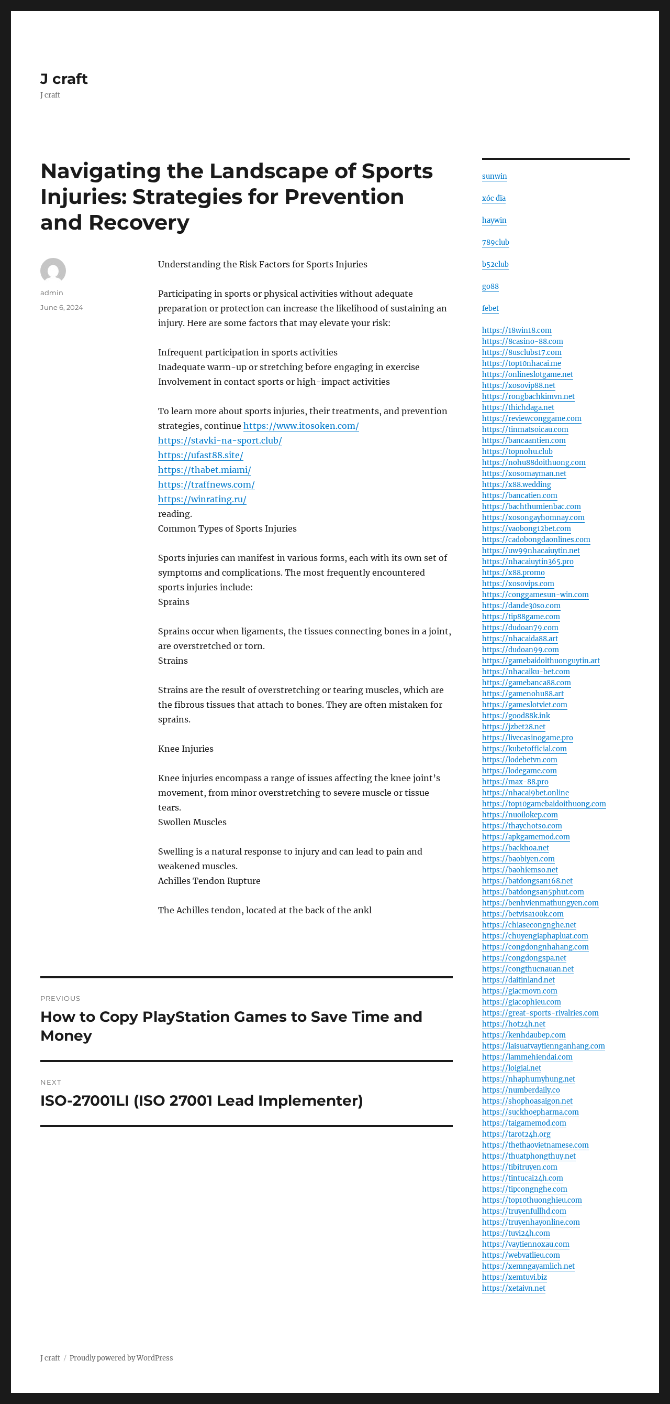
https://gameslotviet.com (524, 704)
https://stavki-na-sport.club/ (220, 440)
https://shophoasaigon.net (527, 1101)
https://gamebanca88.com (526, 682)
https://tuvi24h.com (516, 1233)
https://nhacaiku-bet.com (526, 671)
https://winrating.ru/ (202, 499)
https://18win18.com (517, 330)
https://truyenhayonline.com (531, 1222)
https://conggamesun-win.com (535, 594)
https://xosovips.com (518, 583)
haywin (494, 220)
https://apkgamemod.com (526, 837)
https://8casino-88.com (522, 341)
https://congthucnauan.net (528, 969)
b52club (495, 264)
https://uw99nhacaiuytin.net (531, 550)
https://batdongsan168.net (527, 881)
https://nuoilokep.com (520, 815)
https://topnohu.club (517, 451)
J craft (64, 79)
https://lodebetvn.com (519, 759)
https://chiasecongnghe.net (529, 925)
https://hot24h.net (513, 1024)
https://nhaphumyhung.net (528, 1079)
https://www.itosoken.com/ (301, 425)
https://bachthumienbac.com (531, 506)
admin (51, 292)
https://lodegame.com (519, 770)
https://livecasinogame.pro (527, 737)
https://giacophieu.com (521, 1002)
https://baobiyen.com (518, 859)
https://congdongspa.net (524, 958)
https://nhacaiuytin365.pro (528, 561)
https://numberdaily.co (521, 1090)
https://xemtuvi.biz (514, 1277)
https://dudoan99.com (520, 649)
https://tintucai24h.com (522, 1178)
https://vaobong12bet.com (526, 528)
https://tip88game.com (521, 616)
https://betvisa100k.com (523, 914)
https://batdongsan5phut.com (533, 892)
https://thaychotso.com (522, 826)
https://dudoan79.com (520, 627)
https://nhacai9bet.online (525, 793)
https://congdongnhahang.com (535, 947)
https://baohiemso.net (520, 870)
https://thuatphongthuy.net (529, 1156)
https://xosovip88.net (518, 385)
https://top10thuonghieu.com (532, 1200)
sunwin (494, 176)
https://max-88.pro (515, 781)
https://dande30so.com (521, 605)
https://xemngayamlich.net (528, 1266)
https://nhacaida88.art (520, 638)
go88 (490, 286)
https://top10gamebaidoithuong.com (544, 804)
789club (495, 242)
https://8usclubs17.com (522, 352)
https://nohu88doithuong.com (534, 462)
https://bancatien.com (519, 495)
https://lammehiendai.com (527, 1057)
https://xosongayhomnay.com (533, 517)
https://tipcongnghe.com (524, 1189)
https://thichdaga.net (518, 407)
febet (490, 308)
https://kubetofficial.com (524, 748)
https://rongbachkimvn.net (528, 396)
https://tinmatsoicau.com (525, 429)
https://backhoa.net (515, 848)
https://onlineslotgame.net (527, 374)
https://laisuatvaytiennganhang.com (543, 1046)
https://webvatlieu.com (521, 1255)
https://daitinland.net (518, 980)
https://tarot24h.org (516, 1134)
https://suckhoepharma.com (530, 1112)
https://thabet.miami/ (204, 470)
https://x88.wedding (516, 484)
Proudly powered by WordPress (121, 1358)
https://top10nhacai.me (521, 363)
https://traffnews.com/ (206, 484)
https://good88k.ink (516, 715)
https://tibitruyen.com (519, 1167)
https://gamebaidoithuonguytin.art (541, 660)
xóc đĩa (494, 198)
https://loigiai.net (511, 1068)
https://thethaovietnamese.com (535, 1145)
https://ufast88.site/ (200, 455)
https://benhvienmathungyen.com (540, 903)
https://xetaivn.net (513, 1288)
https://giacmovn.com (519, 991)
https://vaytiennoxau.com (526, 1244)
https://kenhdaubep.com (524, 1035)
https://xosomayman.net (524, 473)
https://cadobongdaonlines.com (536, 539)
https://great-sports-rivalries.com (540, 1013)
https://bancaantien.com (524, 440)
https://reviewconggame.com (532, 418)
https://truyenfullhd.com (524, 1211)
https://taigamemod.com (524, 1123)
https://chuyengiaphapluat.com (535, 936)
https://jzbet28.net (513, 726)
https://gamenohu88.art (523, 693)
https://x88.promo (513, 572)
